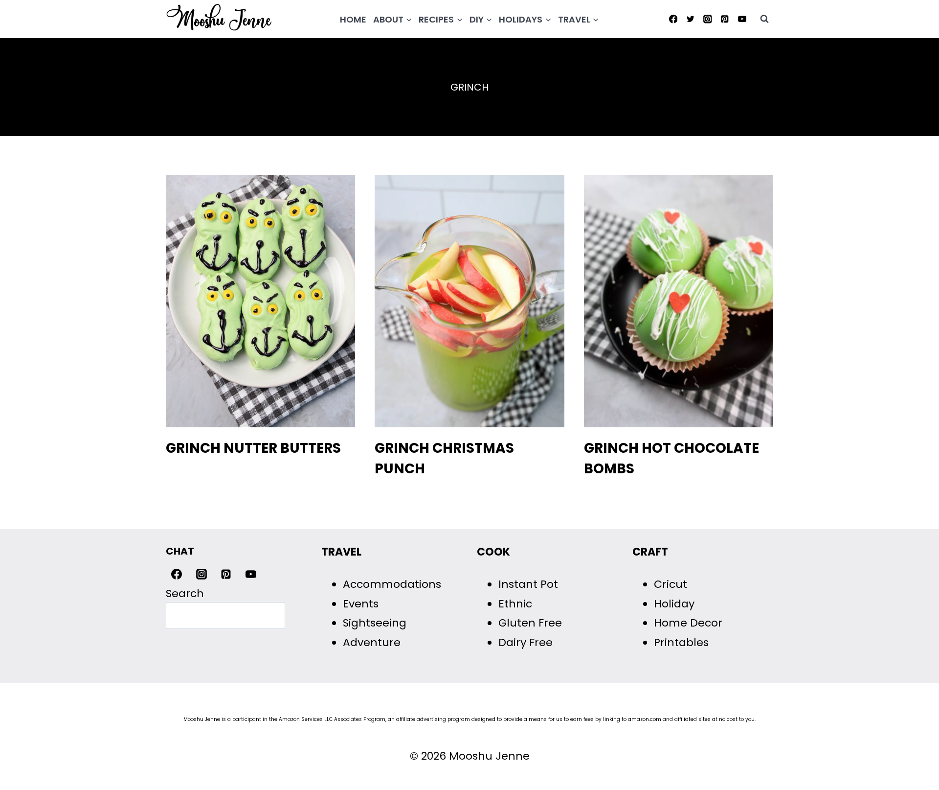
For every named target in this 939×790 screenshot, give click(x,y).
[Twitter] (690, 18)
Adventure (372, 642)
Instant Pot (528, 584)
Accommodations (392, 584)
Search (185, 593)
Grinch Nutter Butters (253, 448)
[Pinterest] (725, 18)
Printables (681, 642)
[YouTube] (742, 18)
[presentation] (260, 301)
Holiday (674, 603)
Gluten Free (530, 622)
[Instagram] (707, 18)
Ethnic (515, 603)
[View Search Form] (764, 19)
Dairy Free (525, 642)
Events (361, 603)
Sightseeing (374, 622)
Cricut (670, 584)
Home (353, 19)
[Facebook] (673, 18)
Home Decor (688, 622)
